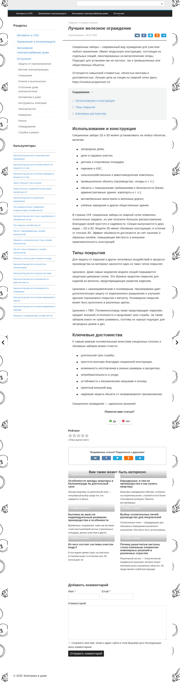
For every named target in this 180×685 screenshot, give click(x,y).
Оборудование (27, 126)
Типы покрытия (85, 107)
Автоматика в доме (29, 97)
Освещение (25, 75)
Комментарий (77, 603)
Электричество (27, 109)
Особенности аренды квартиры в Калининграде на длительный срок (90, 483)
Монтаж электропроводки (33, 69)
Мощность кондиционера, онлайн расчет (33, 315)
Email (106, 591)
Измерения (24, 114)
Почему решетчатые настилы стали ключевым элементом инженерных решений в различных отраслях (140, 549)
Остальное (118, 13)
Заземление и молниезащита (52, 13)
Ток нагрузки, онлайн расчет (27, 225)
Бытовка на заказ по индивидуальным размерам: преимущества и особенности (88, 517)
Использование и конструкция (95, 100)
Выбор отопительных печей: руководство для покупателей (140, 516)
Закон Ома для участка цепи (27, 183)
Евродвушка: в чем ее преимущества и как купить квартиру (138, 483)
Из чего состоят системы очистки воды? (90, 546)
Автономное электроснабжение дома (90, 13)
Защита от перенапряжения (34, 63)
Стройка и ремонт (28, 132)
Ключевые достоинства (91, 113)
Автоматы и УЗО (24, 13)
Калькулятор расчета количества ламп (32, 273)
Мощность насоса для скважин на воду (32, 258)
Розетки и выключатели (32, 81)
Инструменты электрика (32, 103)
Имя (72, 591)
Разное (22, 120)
